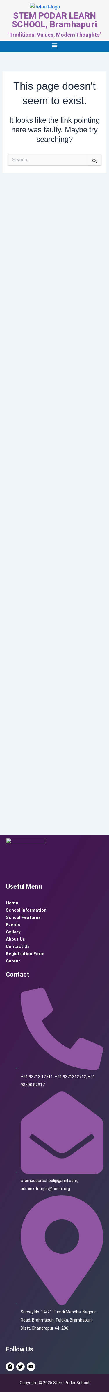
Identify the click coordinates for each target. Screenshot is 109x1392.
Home (12, 903)
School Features (23, 917)
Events (13, 924)
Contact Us (18, 946)
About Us (15, 939)
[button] (55, 46)
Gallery (13, 932)
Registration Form (25, 953)
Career (13, 961)
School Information (26, 910)
